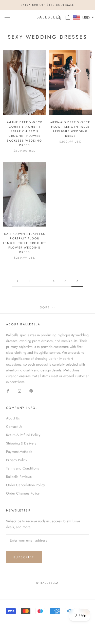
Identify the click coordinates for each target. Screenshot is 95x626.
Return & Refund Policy (23, 434)
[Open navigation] (7, 17)
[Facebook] (8, 390)
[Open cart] (68, 17)
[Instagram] (19, 390)
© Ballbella (47, 583)
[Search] (58, 17)
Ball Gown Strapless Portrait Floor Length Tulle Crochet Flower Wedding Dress (24, 243)
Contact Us (14, 426)
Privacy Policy (16, 459)
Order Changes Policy (23, 493)
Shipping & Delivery (21, 443)
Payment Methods (19, 451)
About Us (13, 418)
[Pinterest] (31, 390)
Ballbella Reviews (19, 476)
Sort (45, 307)
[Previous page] (17, 281)
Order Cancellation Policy (25, 484)
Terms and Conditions (22, 468)
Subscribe (23, 557)
